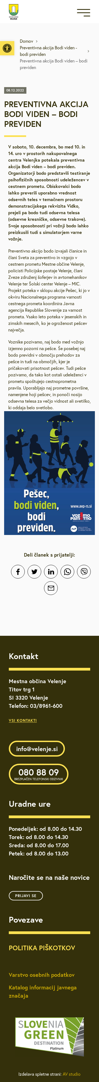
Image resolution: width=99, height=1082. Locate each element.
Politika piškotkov (42, 948)
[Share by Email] (51, 588)
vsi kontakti (23, 720)
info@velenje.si (37, 749)
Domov (26, 41)
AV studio (72, 1074)
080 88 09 (38, 773)
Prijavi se (26, 895)
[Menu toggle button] (83, 14)
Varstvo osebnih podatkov (42, 974)
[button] (7, 48)
